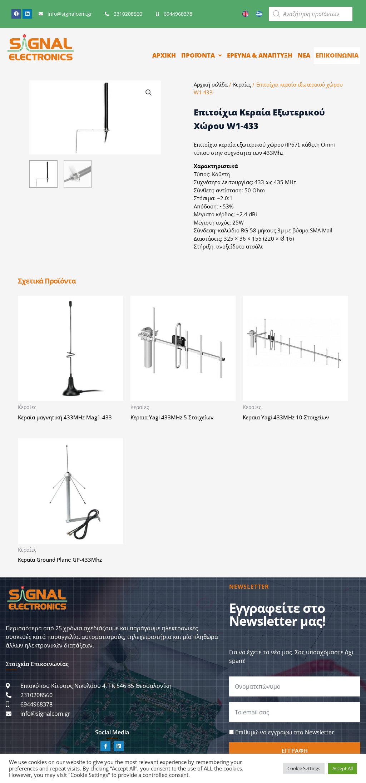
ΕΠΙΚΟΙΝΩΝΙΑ (337, 55)
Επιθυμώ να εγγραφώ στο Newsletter (284, 732)
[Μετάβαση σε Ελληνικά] (259, 14)
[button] (148, 92)
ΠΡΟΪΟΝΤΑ (198, 55)
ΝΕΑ (304, 55)
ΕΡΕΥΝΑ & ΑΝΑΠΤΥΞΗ (259, 55)
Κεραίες (242, 84)
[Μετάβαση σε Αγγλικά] (245, 14)
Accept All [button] (342, 768)
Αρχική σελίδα (211, 84)
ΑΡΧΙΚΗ (164, 55)
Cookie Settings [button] (303, 768)
